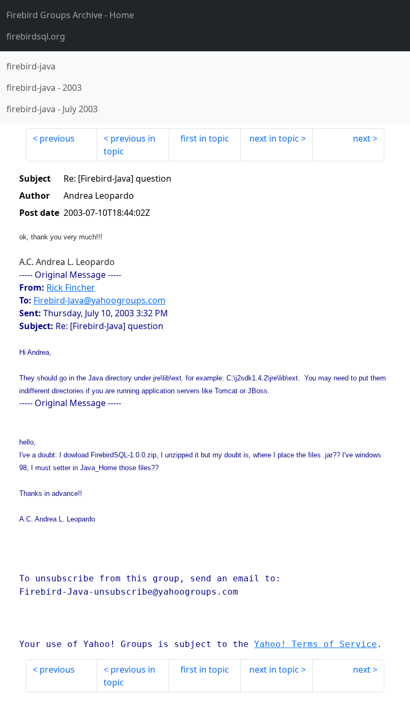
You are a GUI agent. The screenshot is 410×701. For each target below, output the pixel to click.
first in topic (204, 138)
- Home (70, 15)
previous (57, 138)
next (361, 138)
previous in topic (129, 145)
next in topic (274, 138)
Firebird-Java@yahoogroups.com (99, 300)
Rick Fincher (70, 287)
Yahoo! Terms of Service (315, 644)
